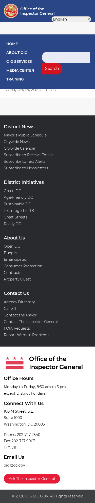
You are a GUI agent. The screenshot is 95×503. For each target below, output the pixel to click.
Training (15, 79)
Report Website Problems (26, 335)
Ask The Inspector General (32, 478)
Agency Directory (19, 302)
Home (12, 44)
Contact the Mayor (20, 315)
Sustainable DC (17, 204)
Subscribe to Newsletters (26, 168)
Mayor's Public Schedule (25, 135)
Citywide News (17, 141)
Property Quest (17, 279)
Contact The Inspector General (31, 321)
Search (52, 68)
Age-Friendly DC (18, 197)
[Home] (18, 11)
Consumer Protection (23, 266)
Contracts (12, 272)
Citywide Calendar (20, 148)
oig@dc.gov (14, 465)
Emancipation (16, 259)
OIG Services (19, 61)
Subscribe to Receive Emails (28, 155)
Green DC (12, 191)
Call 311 (10, 308)
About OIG (16, 52)
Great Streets (15, 217)
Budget (10, 253)
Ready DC (12, 224)
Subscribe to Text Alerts (25, 161)
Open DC (12, 246)
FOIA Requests (17, 328)
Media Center (20, 70)
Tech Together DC (19, 210)
